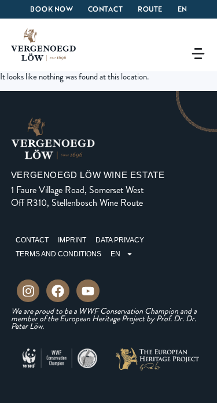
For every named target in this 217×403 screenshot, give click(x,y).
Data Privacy (119, 240)
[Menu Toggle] (198, 53)
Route (150, 9)
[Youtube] (88, 291)
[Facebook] (57, 291)
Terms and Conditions (58, 254)
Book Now (51, 9)
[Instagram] (28, 291)
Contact (105, 9)
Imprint (72, 240)
